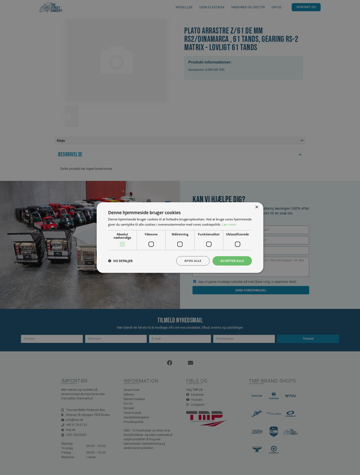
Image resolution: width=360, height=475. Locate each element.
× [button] (256, 207)
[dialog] (180, 237)
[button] (120, 261)
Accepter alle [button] (232, 261)
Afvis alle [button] (192, 261)
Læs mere (229, 224)
